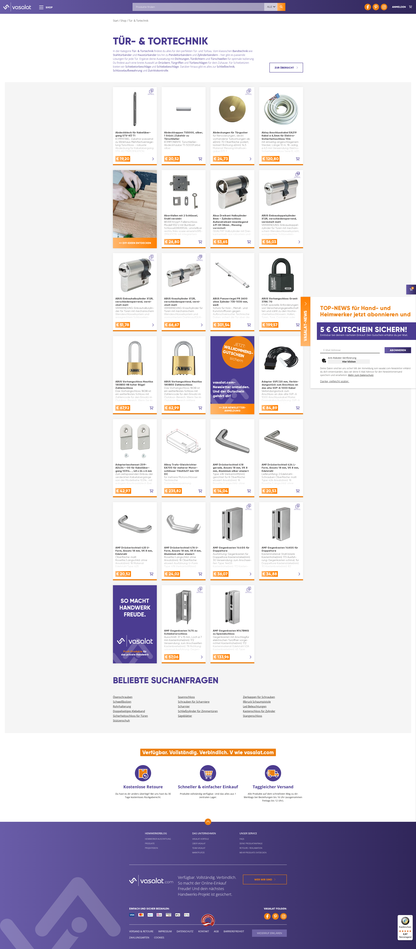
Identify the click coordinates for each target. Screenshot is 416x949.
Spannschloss (186, 697)
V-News (305, 326)
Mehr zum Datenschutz (361, 375)
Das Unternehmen (204, 833)
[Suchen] (281, 7)
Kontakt (203, 931)
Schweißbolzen (122, 702)
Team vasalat (198, 848)
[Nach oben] (208, 822)
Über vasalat (198, 843)
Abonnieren (398, 350)
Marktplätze (198, 852)
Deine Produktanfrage (251, 843)
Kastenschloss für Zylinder (259, 711)
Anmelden (399, 6)
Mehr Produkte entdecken (253, 852)
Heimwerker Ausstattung (158, 839)
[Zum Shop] (410, 7)
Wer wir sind (263, 879)
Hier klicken (349, 361)
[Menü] (411, 917)
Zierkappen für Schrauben (259, 697)
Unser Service (248, 833)
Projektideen (151, 848)
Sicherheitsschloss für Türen (130, 716)
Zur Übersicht (285, 67)
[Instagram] (384, 7)
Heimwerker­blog (156, 833)
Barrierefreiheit (234, 931)
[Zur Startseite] (17, 6)
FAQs (242, 839)
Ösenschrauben (122, 697)
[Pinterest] (376, 7)
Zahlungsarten (139, 937)
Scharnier (184, 706)
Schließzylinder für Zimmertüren (198, 711)
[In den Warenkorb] (200, 159)
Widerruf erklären (269, 933)
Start (115, 20)
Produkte (150, 843)
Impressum (165, 931)
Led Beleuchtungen (254, 706)
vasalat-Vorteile (200, 839)
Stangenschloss (252, 716)
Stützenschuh (121, 720)
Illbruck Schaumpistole (257, 702)
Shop (123, 20)
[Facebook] (367, 7)
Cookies (159, 937)
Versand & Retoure (141, 931)
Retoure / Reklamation (251, 848)
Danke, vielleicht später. (334, 381)
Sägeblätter (185, 716)
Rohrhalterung (122, 706)
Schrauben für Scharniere (193, 702)
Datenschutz (185, 931)
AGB (216, 931)
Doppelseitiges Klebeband (129, 711)
